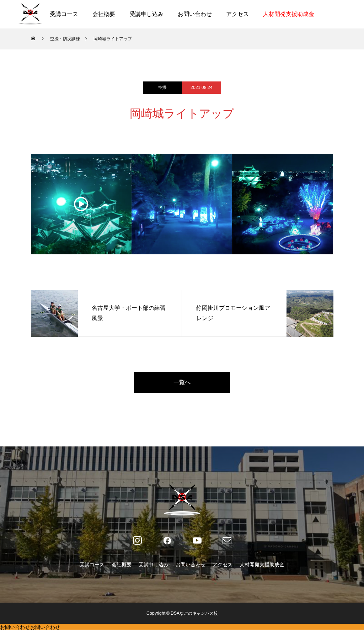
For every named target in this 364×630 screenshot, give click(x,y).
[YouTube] (197, 540)
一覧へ (182, 382)
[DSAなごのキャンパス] (30, 14)
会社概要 (103, 14)
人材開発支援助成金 (288, 14)
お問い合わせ (195, 14)
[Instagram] (137, 540)
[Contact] (226, 540)
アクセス (237, 14)
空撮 (162, 87)
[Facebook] (167, 540)
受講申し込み (146, 14)
